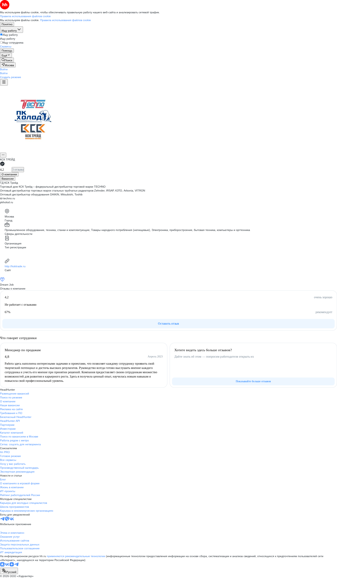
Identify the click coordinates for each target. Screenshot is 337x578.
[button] (4, 69)
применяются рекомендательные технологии (76, 556)
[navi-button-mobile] (4, 82)
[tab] (9, 174)
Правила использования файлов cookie (65, 20)
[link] (7, 60)
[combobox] (9, 571)
